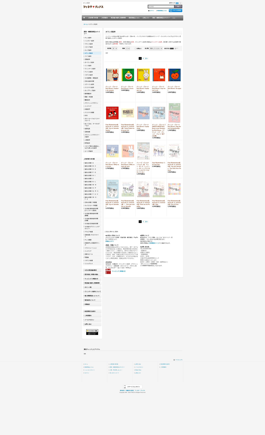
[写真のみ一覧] (172, 48)
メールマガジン (89, 320)
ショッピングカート (89, 370)
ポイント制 (88, 287)
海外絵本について (90, 300)
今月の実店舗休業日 (91, 270)
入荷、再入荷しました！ (116, 370)
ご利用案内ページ (153, 243)
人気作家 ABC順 (114, 364)
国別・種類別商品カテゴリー (117, 367)
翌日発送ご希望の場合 (91, 274)
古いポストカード (114, 372)
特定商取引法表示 (90, 311)
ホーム (86, 364)
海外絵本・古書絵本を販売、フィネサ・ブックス (132, 390)
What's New (138, 370)
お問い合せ (88, 324)
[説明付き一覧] (177, 48)
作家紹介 (87, 304)
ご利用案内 (88, 315)
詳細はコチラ (110, 241)
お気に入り (138, 372)
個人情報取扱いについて (92, 295)
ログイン (152, 10)
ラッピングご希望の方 (91, 279)
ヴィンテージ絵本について (93, 291)
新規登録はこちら (162, 10)
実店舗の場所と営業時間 (92, 283)
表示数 (109, 48)
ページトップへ (179, 359)
